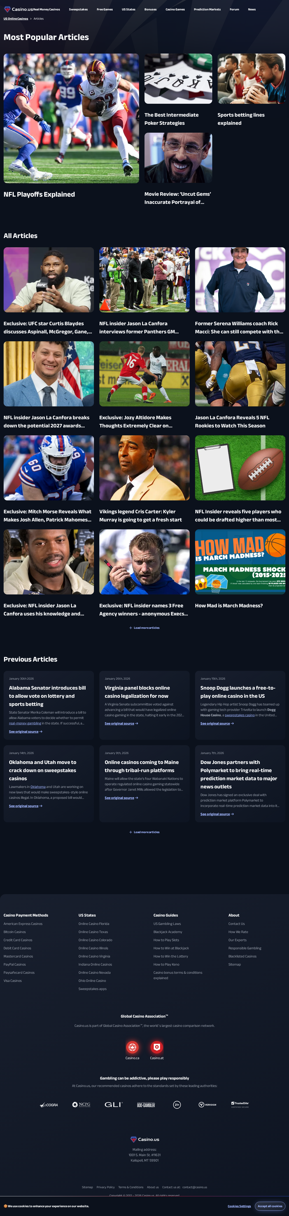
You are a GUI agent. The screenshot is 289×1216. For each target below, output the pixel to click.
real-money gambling (25, 723)
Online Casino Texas (93, 932)
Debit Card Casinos (17, 948)
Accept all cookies (270, 1206)
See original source (23, 731)
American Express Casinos (23, 923)
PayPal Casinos (15, 964)
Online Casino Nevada (95, 972)
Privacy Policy (106, 1187)
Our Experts (237, 940)
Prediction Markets (207, 9)
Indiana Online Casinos (95, 964)
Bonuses (150, 9)
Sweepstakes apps (93, 989)
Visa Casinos (13, 980)
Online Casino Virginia (94, 956)
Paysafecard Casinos (19, 972)
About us (153, 1187)
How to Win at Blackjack (171, 948)
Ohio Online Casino (92, 980)
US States (87, 915)
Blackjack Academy (168, 932)
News (252, 9)
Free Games (105, 9)
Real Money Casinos (46, 9)
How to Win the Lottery (171, 956)
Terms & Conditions (130, 1187)
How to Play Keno (166, 964)
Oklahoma (38, 786)
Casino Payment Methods (26, 915)
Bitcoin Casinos (15, 932)
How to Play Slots (166, 940)
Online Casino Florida (94, 923)
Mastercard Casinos (18, 956)
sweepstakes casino (240, 715)
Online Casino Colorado (95, 940)
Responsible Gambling (244, 948)
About (233, 915)
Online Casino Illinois (93, 948)
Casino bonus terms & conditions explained (178, 975)
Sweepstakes (78, 9)
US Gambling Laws (167, 923)
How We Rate (238, 932)
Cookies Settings (239, 1206)
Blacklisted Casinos (242, 956)
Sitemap (234, 964)
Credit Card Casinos (18, 940)
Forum (234, 9)
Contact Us (236, 923)
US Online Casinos (16, 18)
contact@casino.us (194, 1187)
